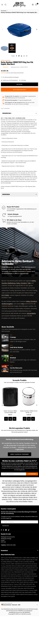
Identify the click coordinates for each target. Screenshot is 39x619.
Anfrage (23, 80)
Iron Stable (5, 295)
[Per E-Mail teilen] (26, 56)
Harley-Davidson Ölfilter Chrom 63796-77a (28, 411)
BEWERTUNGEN (6, 194)
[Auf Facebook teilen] (16, 56)
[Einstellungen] (32, 4)
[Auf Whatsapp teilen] (24, 56)
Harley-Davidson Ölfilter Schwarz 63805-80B (10, 411)
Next (36, 29)
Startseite (3, 10)
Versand (3, 73)
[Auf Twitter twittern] (19, 56)
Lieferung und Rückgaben (10, 80)
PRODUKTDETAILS (6, 113)
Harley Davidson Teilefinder (19, 454)
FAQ (22, 304)
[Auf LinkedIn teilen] (21, 56)
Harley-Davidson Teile (23, 283)
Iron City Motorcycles (25, 614)
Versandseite (31, 313)
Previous (2, 29)
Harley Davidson (6, 60)
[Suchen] (5, 4)
